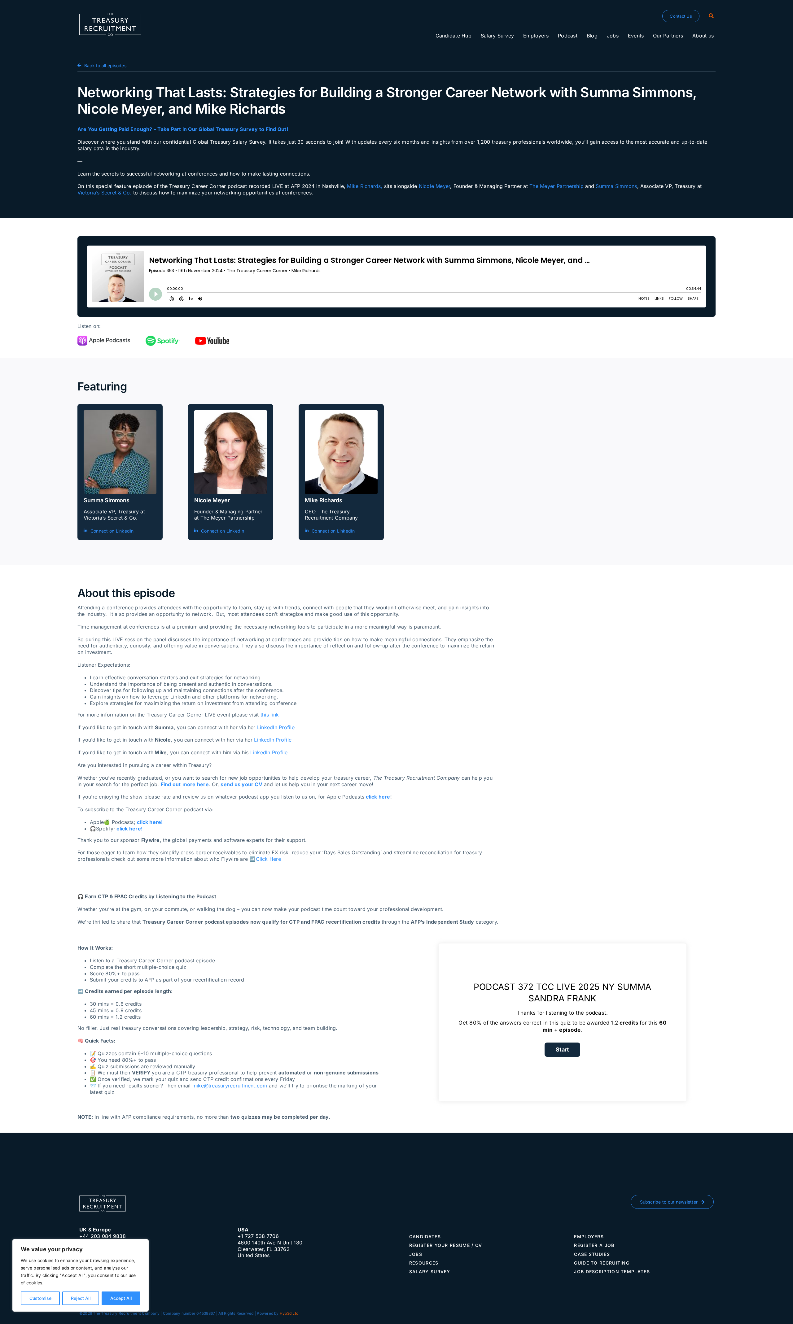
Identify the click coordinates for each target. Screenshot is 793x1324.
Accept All (121, 1298)
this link (270, 715)
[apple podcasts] (103, 338)
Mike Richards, (364, 186)
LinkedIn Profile (276, 727)
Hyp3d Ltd (289, 1313)
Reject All (81, 1298)
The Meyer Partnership (556, 186)
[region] (80, 1275)
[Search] (711, 16)
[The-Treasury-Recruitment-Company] (110, 15)
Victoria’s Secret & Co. (104, 192)
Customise (40, 1298)
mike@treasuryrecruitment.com (229, 1085)
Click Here (268, 859)
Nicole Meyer (434, 186)
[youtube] (212, 339)
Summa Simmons (616, 186)
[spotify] (163, 338)
